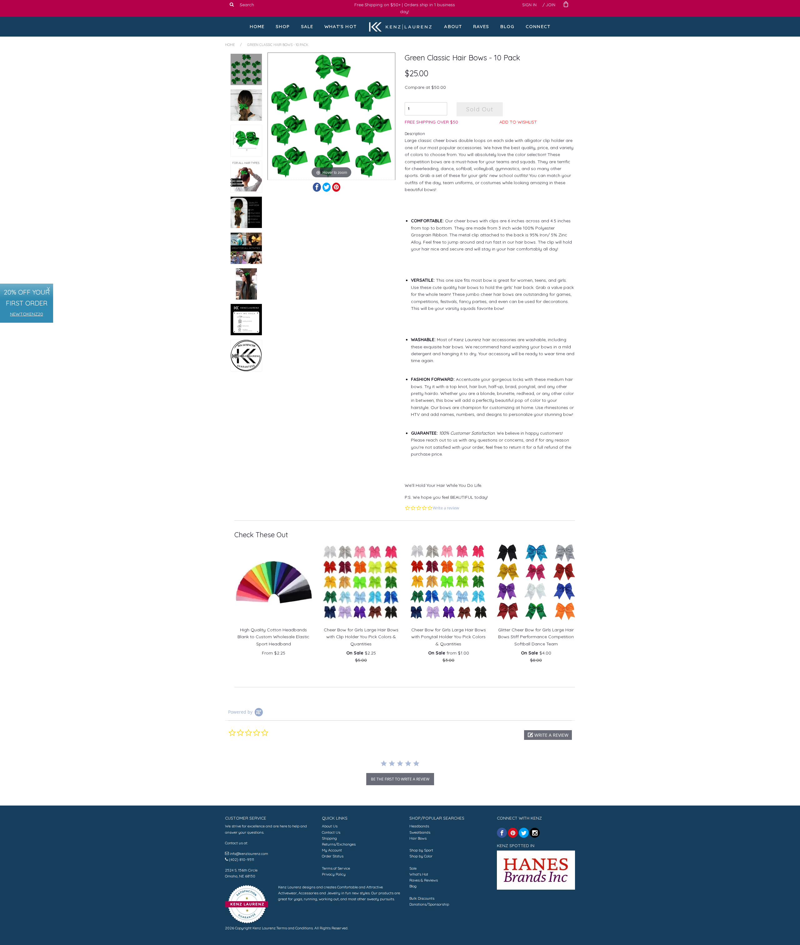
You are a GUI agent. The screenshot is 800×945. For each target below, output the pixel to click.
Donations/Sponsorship (429, 904)
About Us (330, 826)
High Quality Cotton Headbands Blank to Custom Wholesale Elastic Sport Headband (273, 637)
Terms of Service (336, 868)
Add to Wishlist (518, 122)
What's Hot (340, 26)
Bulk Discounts (421, 898)
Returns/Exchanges (339, 844)
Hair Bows (418, 838)
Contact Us (331, 832)
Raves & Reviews (423, 880)
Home (257, 26)
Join (550, 4)
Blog (507, 26)
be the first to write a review (400, 779)
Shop (283, 26)
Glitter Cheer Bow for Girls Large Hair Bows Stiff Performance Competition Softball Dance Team (536, 637)
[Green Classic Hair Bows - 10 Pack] (246, 69)
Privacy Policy (334, 874)
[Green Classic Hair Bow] (246, 284)
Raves (481, 26)
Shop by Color (420, 856)
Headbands (419, 826)
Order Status (332, 856)
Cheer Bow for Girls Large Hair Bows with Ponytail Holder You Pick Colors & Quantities (448, 637)
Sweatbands (419, 832)
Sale (307, 26)
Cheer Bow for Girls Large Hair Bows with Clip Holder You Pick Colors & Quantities (361, 637)
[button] (548, 735)
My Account (332, 850)
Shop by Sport (421, 850)
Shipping (329, 838)
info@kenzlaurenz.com (249, 853)
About (453, 26)
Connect (538, 26)
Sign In (529, 4)
